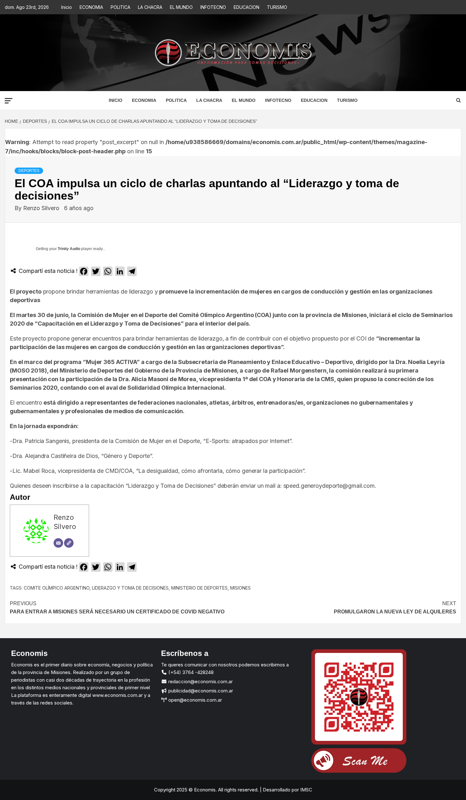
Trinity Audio (69, 249)
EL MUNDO (181, 7)
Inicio (66, 7)
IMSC (305, 790)
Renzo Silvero (42, 208)
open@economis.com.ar (194, 700)
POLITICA (120, 7)
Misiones (240, 588)
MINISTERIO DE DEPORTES (199, 588)
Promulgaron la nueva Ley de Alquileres (395, 607)
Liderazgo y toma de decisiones (130, 588)
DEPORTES (28, 171)
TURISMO (277, 7)
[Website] (69, 543)
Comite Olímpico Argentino (56, 588)
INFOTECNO (213, 7)
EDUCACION (246, 7)
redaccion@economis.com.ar (200, 681)
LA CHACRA (150, 7)
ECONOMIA (91, 7)
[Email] (58, 543)
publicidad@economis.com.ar (200, 691)
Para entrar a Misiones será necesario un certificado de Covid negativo (117, 607)
